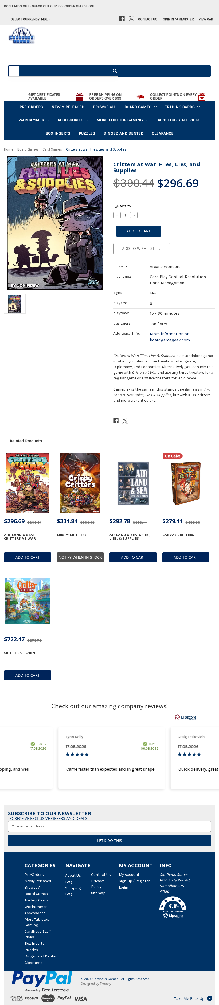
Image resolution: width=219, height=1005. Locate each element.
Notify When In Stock (80, 557)
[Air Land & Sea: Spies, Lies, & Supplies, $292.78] (133, 483)
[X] (131, 18)
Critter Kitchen (19, 653)
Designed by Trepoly (96, 983)
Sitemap (98, 893)
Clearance (163, 133)
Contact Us (147, 19)
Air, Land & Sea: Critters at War (20, 537)
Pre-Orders (31, 106)
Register (186, 19)
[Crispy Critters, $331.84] (80, 483)
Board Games (137, 106)
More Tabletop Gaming (120, 119)
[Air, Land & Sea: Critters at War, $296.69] (27, 483)
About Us (73, 875)
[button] (176, 908)
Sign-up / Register (134, 881)
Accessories (70, 119)
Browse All (104, 106)
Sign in (168, 19)
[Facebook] (122, 18)
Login (123, 887)
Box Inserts (58, 133)
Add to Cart (27, 557)
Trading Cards (180, 106)
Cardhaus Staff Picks (178, 119)
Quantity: (122, 205)
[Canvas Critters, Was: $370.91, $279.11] (186, 483)
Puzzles (87, 133)
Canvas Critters (178, 535)
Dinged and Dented (123, 133)
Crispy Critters (72, 535)
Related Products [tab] (26, 440)
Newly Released (68, 106)
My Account (129, 874)
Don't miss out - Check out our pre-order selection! (49, 6)
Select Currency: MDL (29, 19)
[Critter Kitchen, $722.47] (27, 601)
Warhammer (31, 119)
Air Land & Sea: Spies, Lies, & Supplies (130, 537)
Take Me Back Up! (190, 998)
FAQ (68, 882)
